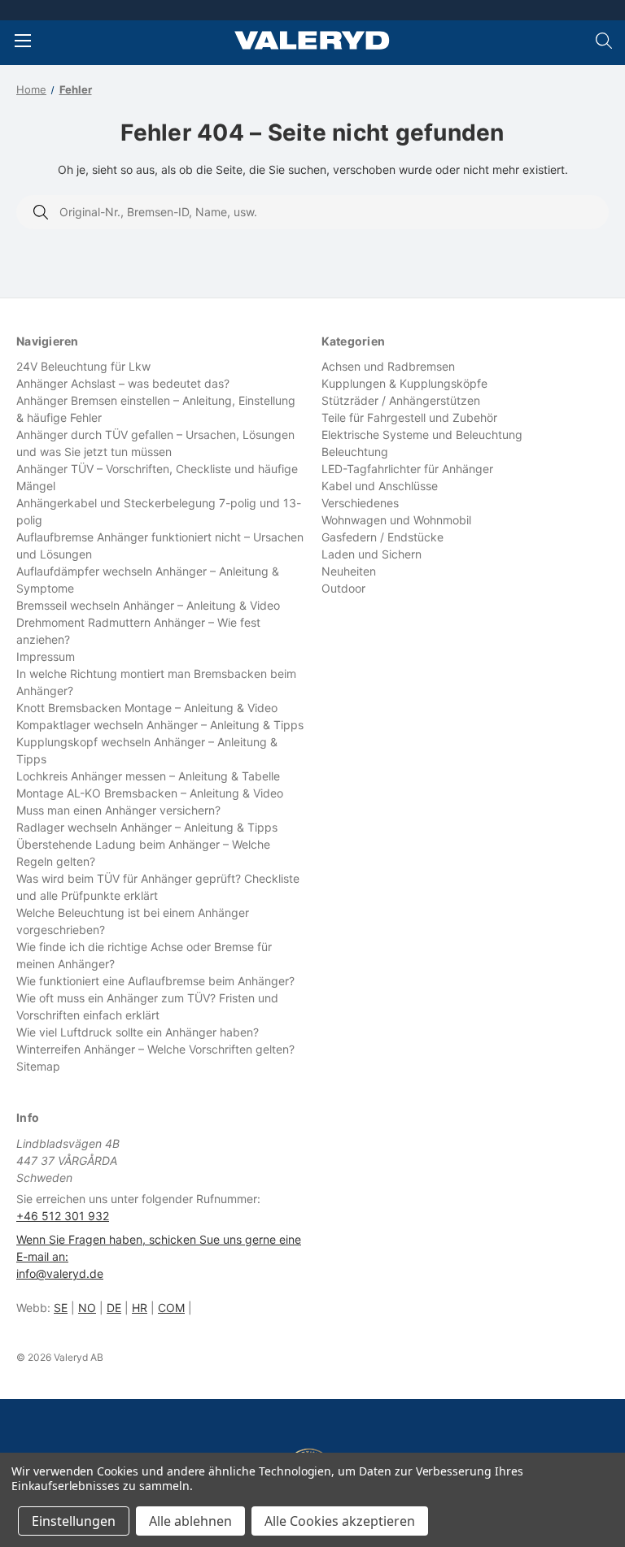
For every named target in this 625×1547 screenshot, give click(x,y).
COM (171, 1308)
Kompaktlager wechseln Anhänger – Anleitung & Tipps (160, 725)
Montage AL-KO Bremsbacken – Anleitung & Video (149, 793)
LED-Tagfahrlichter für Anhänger (407, 469)
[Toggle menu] (22, 40)
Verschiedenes (360, 503)
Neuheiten (348, 571)
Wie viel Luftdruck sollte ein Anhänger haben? (137, 1032)
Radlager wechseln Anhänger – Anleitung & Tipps (147, 827)
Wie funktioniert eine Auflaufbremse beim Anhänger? (155, 981)
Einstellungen (74, 1521)
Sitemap (38, 1066)
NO (87, 1308)
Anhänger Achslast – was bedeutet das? (122, 383)
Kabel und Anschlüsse (379, 486)
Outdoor (343, 588)
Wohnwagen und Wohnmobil (396, 520)
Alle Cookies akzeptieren (339, 1521)
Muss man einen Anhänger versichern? (118, 810)
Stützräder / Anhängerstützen (400, 400)
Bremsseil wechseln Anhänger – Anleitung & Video (148, 605)
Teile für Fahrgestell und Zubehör (409, 417)
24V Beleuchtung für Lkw (83, 366)
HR (139, 1308)
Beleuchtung (354, 451)
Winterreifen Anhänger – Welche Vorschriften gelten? (155, 1049)
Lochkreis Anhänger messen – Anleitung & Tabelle (148, 776)
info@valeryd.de (59, 1273)
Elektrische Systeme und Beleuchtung (421, 434)
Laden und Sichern (371, 554)
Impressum (45, 656)
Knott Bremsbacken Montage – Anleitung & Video (147, 708)
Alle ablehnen (190, 1521)
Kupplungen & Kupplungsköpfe (404, 383)
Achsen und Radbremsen (388, 366)
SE (61, 1308)
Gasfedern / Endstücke (382, 537)
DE (114, 1308)
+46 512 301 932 (62, 1216)
